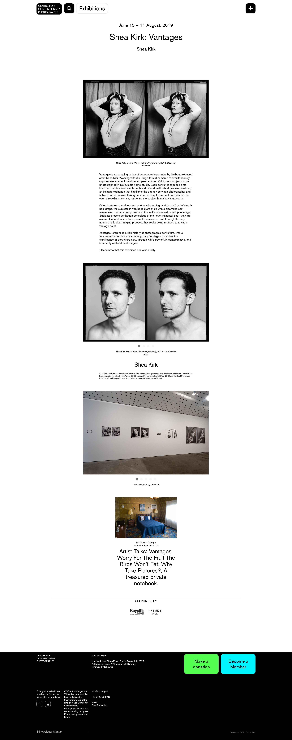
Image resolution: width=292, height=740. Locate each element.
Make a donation (201, 663)
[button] (139, 346)
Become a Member (238, 663)
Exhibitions (92, 8)
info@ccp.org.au (100, 691)
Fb (39, 704)
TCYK (242, 732)
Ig (48, 704)
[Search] (69, 8)
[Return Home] (49, 9)
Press (95, 702)
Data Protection (99, 705)
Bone (254, 732)
